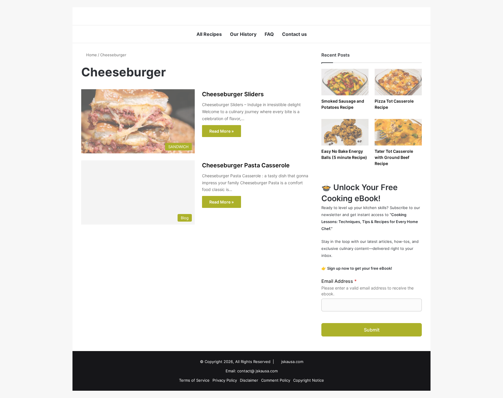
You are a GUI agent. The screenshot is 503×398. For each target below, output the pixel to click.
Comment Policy (275, 380)
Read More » (221, 131)
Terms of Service (194, 380)
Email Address (339, 281)
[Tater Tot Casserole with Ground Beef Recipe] (398, 132)
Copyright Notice (308, 380)
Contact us (294, 34)
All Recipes (209, 34)
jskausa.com (292, 361)
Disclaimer (249, 380)
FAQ (269, 34)
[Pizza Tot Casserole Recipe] (398, 82)
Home (91, 54)
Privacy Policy (224, 380)
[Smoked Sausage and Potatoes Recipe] (345, 82)
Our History (243, 34)
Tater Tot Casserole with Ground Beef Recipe (394, 157)
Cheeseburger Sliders (233, 94)
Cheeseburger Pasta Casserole (246, 165)
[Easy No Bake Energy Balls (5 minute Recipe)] (345, 132)
